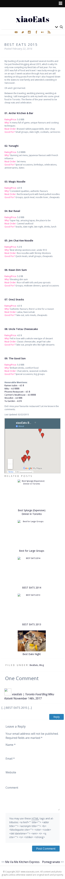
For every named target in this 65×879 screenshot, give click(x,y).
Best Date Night (32, 654)
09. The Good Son (15, 358)
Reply (56, 716)
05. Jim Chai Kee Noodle (19, 240)
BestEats (34, 665)
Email (10, 758)
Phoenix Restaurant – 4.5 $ (17, 391)
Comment (12, 787)
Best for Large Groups (31, 550)
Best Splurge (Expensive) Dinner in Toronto (31, 512)
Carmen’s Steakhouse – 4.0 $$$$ (20, 394)
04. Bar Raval (12, 211)
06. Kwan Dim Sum (16, 270)
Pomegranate (51, 862)
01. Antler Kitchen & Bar (19, 113)
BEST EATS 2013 (31, 624)
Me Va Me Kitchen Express (22, 862)
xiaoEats (32, 19)
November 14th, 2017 (28, 698)
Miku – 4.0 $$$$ (12, 388)
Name (11, 745)
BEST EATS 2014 (31, 587)
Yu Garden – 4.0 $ (13, 401)
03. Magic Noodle (15, 181)
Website (11, 772)
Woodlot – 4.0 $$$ (13, 397)
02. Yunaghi (12, 145)
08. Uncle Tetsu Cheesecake (21, 329)
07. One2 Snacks (14, 299)
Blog (41, 665)
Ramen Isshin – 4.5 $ (14, 385)
